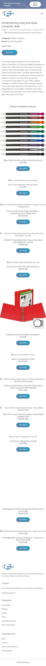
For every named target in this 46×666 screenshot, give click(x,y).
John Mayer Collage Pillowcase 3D (23, 441)
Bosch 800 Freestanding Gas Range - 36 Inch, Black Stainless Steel (23, 415)
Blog (3, 639)
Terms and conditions (10, 647)
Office (13, 38)
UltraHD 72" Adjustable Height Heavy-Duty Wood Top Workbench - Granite (23, 241)
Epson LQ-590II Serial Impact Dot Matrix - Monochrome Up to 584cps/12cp (23, 212)
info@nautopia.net (8, 593)
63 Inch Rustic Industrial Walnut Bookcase (23, 267)
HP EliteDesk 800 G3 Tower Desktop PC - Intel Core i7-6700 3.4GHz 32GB (23, 539)
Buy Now (9, 52)
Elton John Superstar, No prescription (23, 185)
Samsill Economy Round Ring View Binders (23, 335)
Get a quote (35, 4)
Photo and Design (8, 625)
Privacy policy (7, 651)
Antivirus (5, 609)
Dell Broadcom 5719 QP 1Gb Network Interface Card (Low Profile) (23, 510)
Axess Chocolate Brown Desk (23, 359)
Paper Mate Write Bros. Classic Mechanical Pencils (23, 160)
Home (4, 30)
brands (4, 613)
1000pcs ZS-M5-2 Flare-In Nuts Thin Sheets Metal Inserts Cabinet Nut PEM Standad (23, 387)
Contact (4, 643)
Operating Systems (9, 621)
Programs (20, 38)
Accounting (6, 605)
